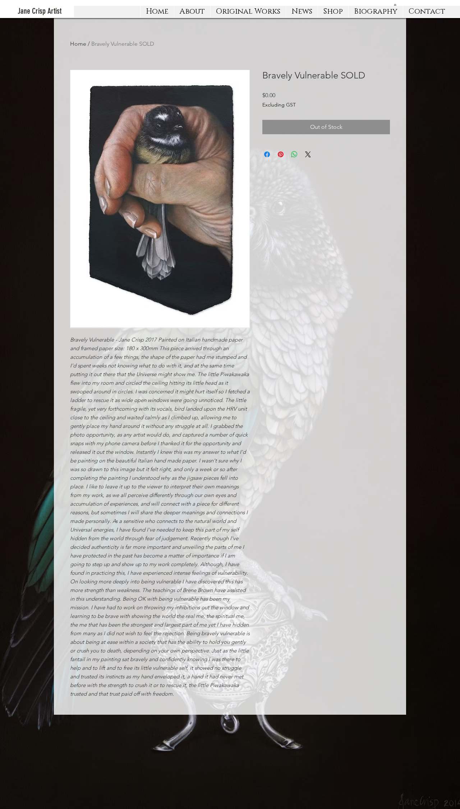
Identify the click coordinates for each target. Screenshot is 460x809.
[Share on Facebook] (267, 154)
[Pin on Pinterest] (280, 154)
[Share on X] (308, 154)
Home (78, 43)
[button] (248, 11)
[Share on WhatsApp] (294, 154)
